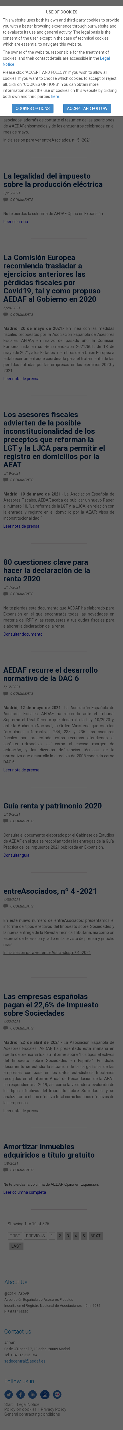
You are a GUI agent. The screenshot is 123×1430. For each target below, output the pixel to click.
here (55, 96)
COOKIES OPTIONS (33, 108)
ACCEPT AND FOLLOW (87, 108)
